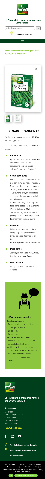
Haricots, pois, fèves (30, 51)
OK (11, 475)
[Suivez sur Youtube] (20, 436)
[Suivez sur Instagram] (13, 436)
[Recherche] (38, 28)
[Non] (42, 470)
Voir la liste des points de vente (23, 445)
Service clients (16, 456)
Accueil (8, 51)
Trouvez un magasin (24, 34)
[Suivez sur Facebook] (6, 436)
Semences (16, 51)
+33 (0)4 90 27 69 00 (13, 428)
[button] (36, 69)
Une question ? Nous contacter (23, 450)
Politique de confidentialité (26, 475)
